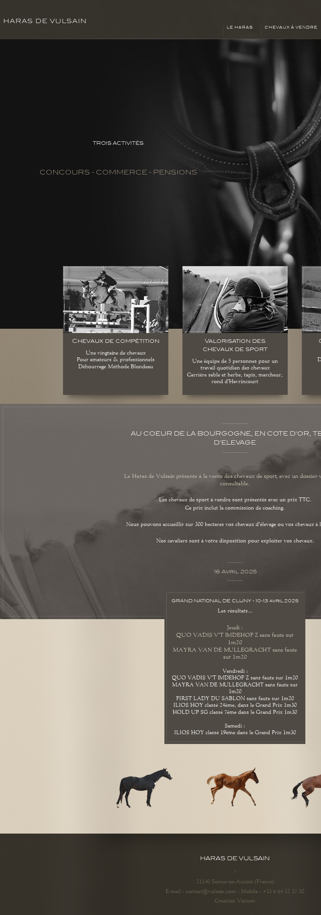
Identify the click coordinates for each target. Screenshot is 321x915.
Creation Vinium (235, 900)
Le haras (240, 27)
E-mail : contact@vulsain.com (201, 891)
